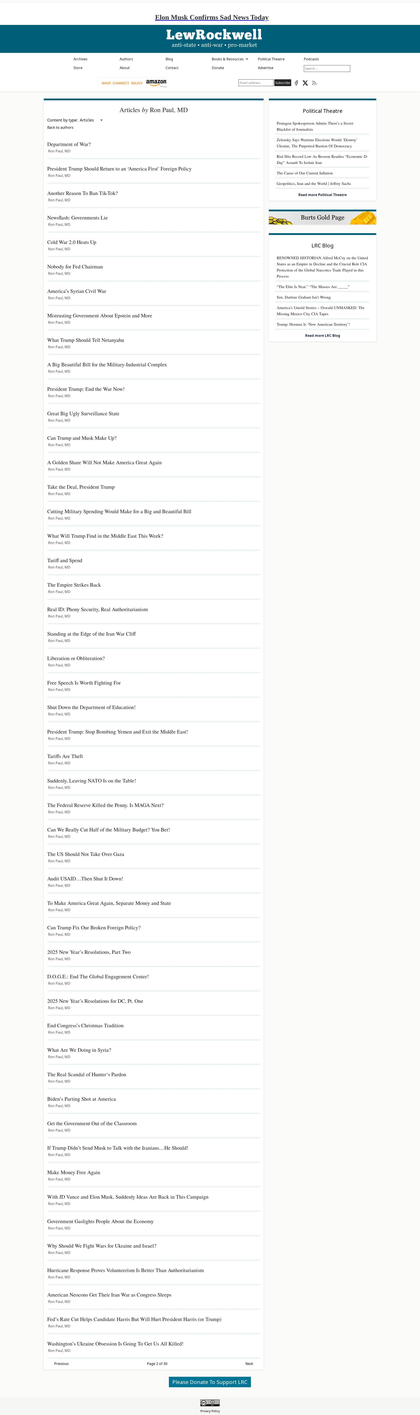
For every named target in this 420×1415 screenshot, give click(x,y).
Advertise (265, 67)
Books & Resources (228, 59)
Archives (81, 59)
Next (249, 1363)
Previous (61, 1363)
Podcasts (311, 59)
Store (78, 67)
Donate (218, 67)
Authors (126, 59)
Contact (172, 67)
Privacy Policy (210, 1411)
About (125, 67)
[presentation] (133, 82)
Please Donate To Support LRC (209, 1381)
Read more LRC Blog (322, 335)
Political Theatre (271, 59)
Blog (169, 59)
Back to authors (60, 127)
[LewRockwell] (210, 39)
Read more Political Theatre (322, 194)
